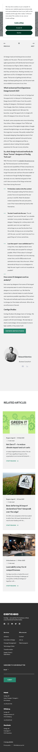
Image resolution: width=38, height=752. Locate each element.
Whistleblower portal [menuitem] (19, 745)
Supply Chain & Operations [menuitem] (8, 653)
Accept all (19, 28)
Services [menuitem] (6, 632)
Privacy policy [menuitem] (7, 745)
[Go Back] (19, 43)
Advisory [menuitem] (6, 636)
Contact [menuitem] (21, 636)
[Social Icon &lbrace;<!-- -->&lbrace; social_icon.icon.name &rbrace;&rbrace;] (5, 624)
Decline (19, 33)
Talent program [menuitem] (23, 643)
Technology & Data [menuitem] (9, 646)
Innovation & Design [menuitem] (9, 640)
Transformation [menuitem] (8, 649)
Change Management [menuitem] (10, 643)
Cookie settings (19, 23)
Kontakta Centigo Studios (15, 331)
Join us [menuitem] (21, 640)
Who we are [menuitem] (22, 632)
